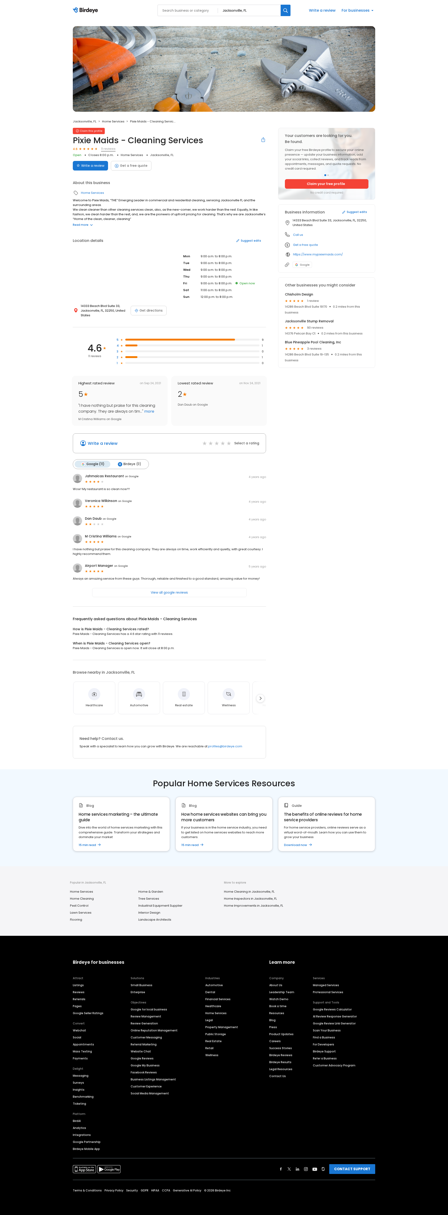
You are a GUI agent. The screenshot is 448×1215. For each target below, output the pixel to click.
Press (273, 1027)
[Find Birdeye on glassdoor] (323, 1169)
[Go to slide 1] (325, 175)
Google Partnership (87, 1142)
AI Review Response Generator (335, 1016)
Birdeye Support (324, 1051)
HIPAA (155, 1190)
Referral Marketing (144, 1044)
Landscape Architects (154, 919)
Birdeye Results (280, 1062)
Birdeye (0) (132, 464)
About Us (275, 985)
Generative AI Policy (187, 1190)
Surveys (78, 1083)
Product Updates (281, 1034)
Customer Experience (146, 1086)
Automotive (214, 985)
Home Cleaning (82, 898)
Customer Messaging (146, 1037)
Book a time (278, 1006)
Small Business (141, 985)
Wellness (211, 1055)
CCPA (166, 1190)
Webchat (79, 1030)
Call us (298, 235)
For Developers (323, 1044)
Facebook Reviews (144, 1072)
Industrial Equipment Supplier (160, 905)
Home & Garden (150, 891)
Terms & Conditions (87, 1190)
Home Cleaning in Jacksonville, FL (249, 891)
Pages (77, 1006)
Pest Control (79, 905)
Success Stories (280, 1048)
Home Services (113, 121)
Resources (276, 1013)
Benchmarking (83, 1097)
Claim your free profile (326, 183)
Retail (209, 1048)
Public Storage (215, 1034)
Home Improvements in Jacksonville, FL (253, 905)
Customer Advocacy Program (334, 1065)
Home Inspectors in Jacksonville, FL (250, 898)
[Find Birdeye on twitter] (289, 1169)
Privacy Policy (114, 1190)
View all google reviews (169, 592)
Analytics (79, 1128)
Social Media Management (150, 1093)
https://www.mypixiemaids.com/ (318, 254)
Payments (80, 1058)
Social (77, 1037)
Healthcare (213, 1006)
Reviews (78, 992)
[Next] (260, 698)
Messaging (80, 1076)
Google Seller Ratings (88, 1013)
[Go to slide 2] (328, 175)
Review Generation (144, 1023)
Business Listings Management (153, 1079)
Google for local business (149, 1009)
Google (304, 265)
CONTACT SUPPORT (352, 1168)
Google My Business (145, 1065)
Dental (210, 992)
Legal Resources (280, 1069)
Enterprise (138, 992)
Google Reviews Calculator (332, 1009)
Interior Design (149, 912)
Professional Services (328, 992)
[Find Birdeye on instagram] (306, 1169)
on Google (131, 476)
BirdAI (77, 1121)
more (148, 411)
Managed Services (326, 985)
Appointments (83, 1044)
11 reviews (108, 148)
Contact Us (277, 1076)
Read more (80, 225)
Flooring (76, 919)
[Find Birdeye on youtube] (314, 1169)
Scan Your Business (327, 1030)
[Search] (285, 10)
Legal (209, 1020)
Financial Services (218, 999)
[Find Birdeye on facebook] (281, 1169)
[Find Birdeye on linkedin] (297, 1169)
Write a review (322, 10)
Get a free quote (133, 165)
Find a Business (324, 1037)
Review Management (146, 1016)
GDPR (144, 1190)
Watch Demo (278, 999)
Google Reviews (142, 1058)
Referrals (79, 999)
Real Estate (213, 1041)
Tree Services (148, 898)
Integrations (82, 1135)
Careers (275, 1041)
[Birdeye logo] (86, 10)
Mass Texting (82, 1051)
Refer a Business (325, 1058)
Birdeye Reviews (280, 1055)
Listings (78, 985)
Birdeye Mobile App (86, 1149)
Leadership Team (281, 992)
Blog (272, 1020)
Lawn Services (80, 912)
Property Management (221, 1027)
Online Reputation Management (154, 1030)
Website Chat (141, 1051)
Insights (78, 1090)
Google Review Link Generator (334, 1023)
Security (132, 1190)
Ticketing (79, 1104)
